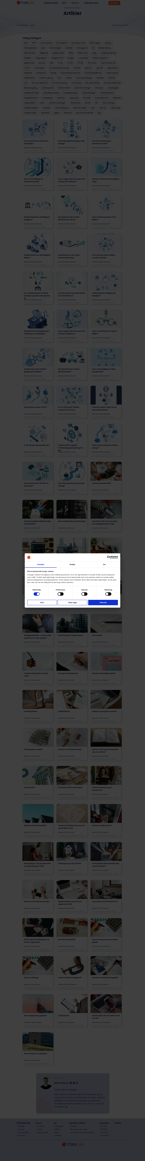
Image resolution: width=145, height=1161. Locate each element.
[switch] (61, 594)
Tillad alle (103, 602)
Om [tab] (104, 564)
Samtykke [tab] (40, 564)
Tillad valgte (72, 602)
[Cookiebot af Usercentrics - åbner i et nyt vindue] (108, 557)
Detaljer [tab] (72, 564)
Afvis (42, 602)
